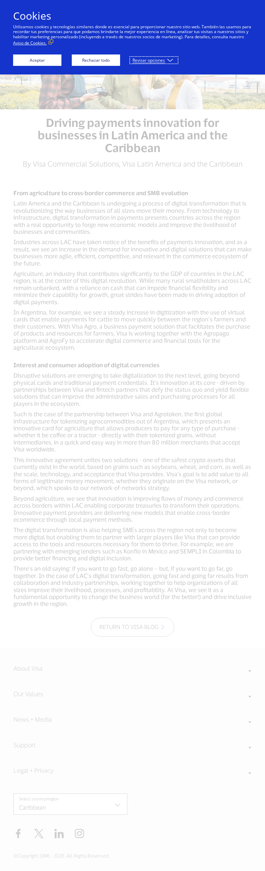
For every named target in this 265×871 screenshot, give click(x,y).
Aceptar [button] (37, 60)
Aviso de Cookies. (30, 43)
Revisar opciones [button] (148, 60)
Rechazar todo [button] (96, 60)
